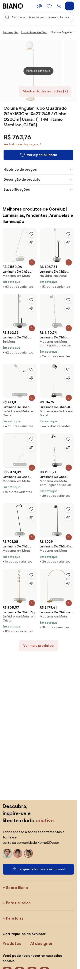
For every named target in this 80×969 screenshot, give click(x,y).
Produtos (12, 943)
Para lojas (15, 918)
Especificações (17, 189)
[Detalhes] (32, 262)
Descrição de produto (22, 179)
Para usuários (18, 903)
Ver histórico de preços (21, 144)
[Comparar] (31, 242)
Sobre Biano (17, 887)
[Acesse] (58, 6)
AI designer (41, 943)
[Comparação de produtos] (39, 6)
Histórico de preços (20, 169)
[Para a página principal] (13, 6)
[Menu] (69, 6)
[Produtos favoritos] (49, 6)
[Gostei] (31, 233)
